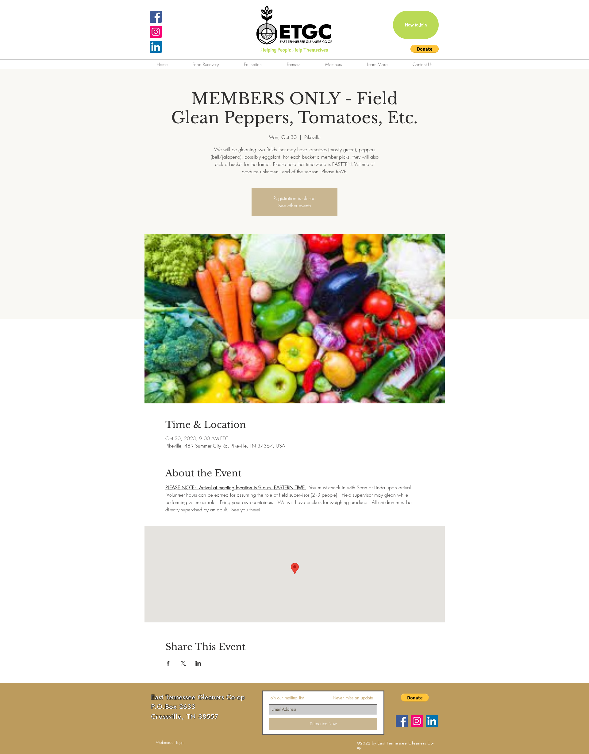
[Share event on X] (183, 663)
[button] (424, 49)
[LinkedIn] (156, 47)
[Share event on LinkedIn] (198, 663)
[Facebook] (402, 721)
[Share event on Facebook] (168, 663)
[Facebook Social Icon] (156, 17)
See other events (294, 205)
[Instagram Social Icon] (156, 32)
